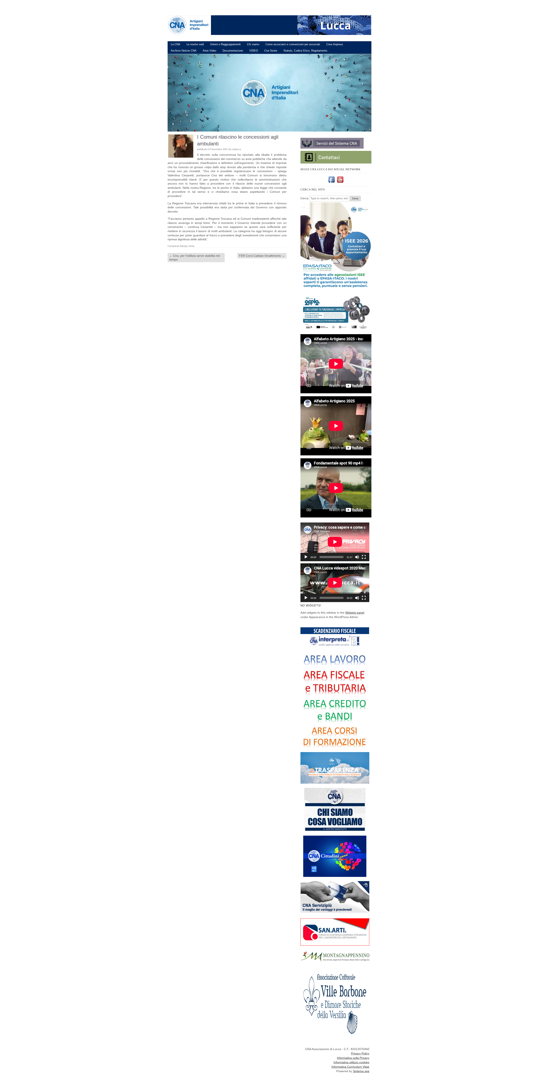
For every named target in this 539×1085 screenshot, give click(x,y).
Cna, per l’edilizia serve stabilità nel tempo (194, 257)
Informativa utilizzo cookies (351, 1062)
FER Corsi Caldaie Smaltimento (262, 255)
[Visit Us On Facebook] (331, 182)
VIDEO (253, 50)
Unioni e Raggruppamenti (225, 44)
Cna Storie (270, 50)
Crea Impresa (334, 44)
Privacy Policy (360, 1053)
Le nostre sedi (195, 44)
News (192, 246)
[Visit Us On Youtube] (340, 182)
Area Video (209, 50)
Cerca (304, 198)
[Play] (306, 557)
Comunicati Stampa (177, 246)
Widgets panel (354, 612)
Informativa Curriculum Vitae (350, 1066)
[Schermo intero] (364, 557)
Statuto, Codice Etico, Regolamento (305, 50)
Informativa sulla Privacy (353, 1058)
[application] (334, 542)
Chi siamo (253, 44)
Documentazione (233, 50)
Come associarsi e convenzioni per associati (292, 44)
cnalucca (236, 149)
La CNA (175, 44)
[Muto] (357, 557)
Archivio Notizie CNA (183, 50)
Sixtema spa (361, 1071)
